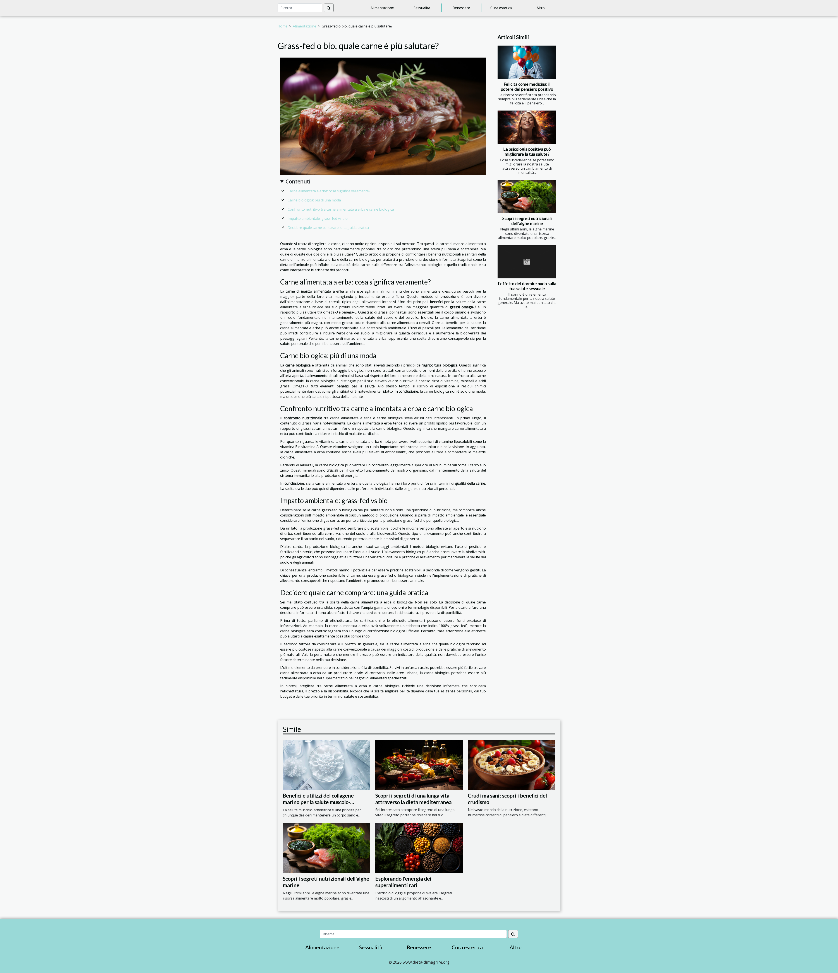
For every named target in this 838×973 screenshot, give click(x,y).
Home (282, 26)
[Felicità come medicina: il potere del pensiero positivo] (527, 62)
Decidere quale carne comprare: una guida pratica (328, 227)
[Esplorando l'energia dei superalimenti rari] (419, 847)
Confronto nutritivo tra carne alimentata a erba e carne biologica (341, 209)
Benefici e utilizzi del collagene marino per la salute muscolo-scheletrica (318, 802)
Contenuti (298, 181)
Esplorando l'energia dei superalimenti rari (403, 881)
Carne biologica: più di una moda (314, 200)
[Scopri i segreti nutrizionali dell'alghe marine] (527, 196)
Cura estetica (501, 7)
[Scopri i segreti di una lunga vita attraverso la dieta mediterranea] (419, 764)
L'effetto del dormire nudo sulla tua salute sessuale (527, 286)
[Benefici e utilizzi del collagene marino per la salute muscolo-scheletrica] (326, 764)
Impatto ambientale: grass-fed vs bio (318, 218)
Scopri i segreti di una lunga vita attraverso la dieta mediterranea (413, 798)
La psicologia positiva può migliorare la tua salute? (527, 152)
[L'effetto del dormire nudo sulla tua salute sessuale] (527, 261)
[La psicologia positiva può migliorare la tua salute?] (527, 127)
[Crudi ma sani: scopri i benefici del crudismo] (511, 764)
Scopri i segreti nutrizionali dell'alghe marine (527, 221)
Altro (541, 7)
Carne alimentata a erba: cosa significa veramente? (329, 191)
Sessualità (422, 7)
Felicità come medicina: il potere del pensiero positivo (527, 87)
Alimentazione (382, 7)
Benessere (461, 7)
